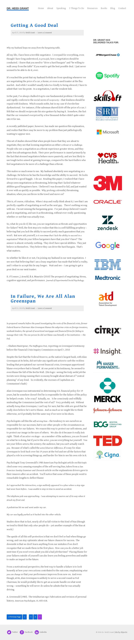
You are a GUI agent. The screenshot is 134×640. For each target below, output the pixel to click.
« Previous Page (14, 617)
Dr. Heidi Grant (18, 8)
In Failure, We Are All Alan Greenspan (43, 299)
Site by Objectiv (121, 632)
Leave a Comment (45, 33)
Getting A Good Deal (34, 25)
